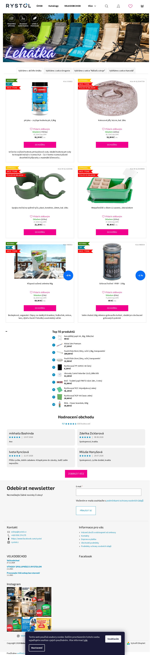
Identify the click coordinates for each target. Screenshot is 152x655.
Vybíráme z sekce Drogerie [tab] (58, 70)
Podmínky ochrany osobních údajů (96, 546)
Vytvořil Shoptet (138, 643)
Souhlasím (113, 639)
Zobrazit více (76, 473)
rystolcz (15, 542)
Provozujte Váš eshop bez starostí (23, 573)
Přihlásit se (86, 510)
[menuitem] (40, 6)
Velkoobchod (13, 560)
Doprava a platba (88, 539)
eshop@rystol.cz (18, 531)
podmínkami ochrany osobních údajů (124, 500)
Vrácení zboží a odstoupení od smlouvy (98, 532)
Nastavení (36, 647)
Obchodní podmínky (90, 542)
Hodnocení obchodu (76, 416)
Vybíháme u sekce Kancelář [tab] (121, 70)
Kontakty (85, 535)
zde (85, 640)
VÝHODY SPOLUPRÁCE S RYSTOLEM (24, 567)
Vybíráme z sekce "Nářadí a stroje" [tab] (89, 70)
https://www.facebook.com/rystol (26, 538)
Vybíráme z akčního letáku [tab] (29, 70)
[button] (14, 37)
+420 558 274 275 (18, 535)
